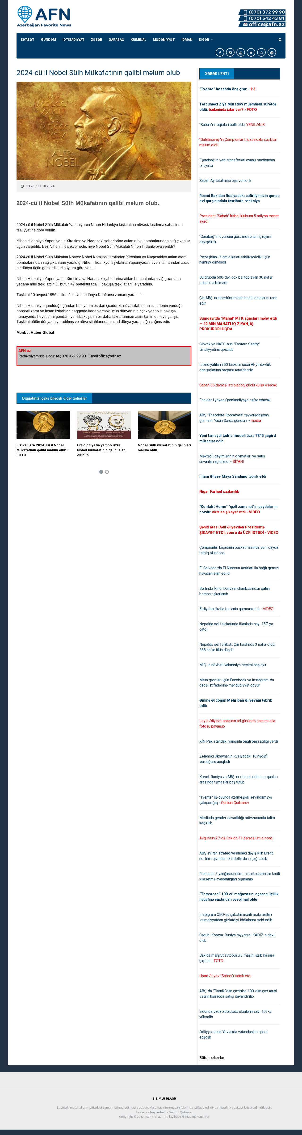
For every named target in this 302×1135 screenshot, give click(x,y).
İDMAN (186, 40)
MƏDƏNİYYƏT (164, 40)
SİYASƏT (27, 40)
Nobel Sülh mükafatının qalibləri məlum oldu (164, 447)
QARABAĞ (116, 40)
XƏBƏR (96, 40)
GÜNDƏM (48, 40)
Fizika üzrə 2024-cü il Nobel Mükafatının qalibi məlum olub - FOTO (43, 450)
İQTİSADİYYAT (73, 40)
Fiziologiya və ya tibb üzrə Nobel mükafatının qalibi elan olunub (101, 450)
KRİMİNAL (138, 40)
